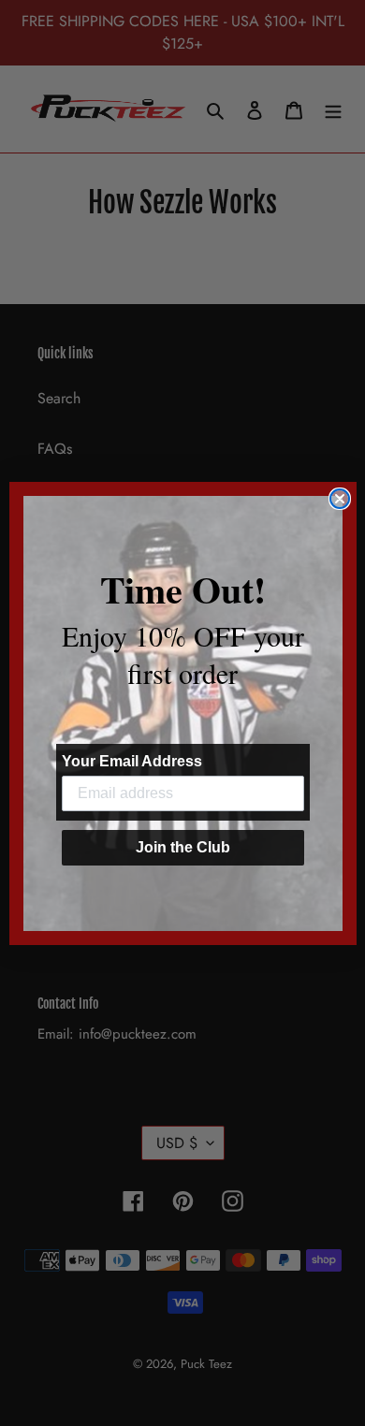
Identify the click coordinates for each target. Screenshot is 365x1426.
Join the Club (183, 847)
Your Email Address (132, 761)
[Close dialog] (339, 498)
